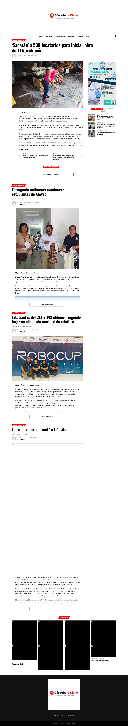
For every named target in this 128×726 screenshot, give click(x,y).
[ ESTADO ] (87, 36)
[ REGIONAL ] (71, 36)
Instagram (71, 716)
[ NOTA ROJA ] (49, 36)
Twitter (63, 716)
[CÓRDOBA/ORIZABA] (60, 36)
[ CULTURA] (80, 36)
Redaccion (22, 57)
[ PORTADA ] (41, 36)
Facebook (56, 716)
